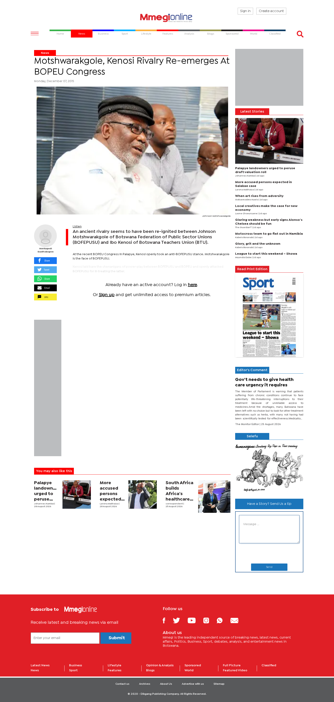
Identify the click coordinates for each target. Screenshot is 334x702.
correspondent (174, 504)
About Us (166, 684)
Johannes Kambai (44, 504)
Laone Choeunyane (246, 214)
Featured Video (235, 670)
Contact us (122, 684)
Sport (73, 670)
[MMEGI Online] (166, 17)
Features (114, 670)
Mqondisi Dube (243, 258)
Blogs (150, 670)
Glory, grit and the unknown (257, 243)
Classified (269, 665)
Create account (271, 11)
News (45, 53)
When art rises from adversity (259, 196)
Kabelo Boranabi (244, 238)
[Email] (237, 620)
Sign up (107, 295)
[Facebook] (167, 620)
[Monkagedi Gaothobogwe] (45, 235)
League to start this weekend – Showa (266, 253)
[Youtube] (195, 620)
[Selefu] (269, 467)
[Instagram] (209, 620)
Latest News (40, 665)
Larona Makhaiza (109, 504)
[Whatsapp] (223, 620)
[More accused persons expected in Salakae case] (142, 494)
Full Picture (232, 665)
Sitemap (219, 684)
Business (75, 665)
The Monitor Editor (247, 424)
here (192, 285)
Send (269, 567)
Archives (144, 684)
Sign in (245, 11)
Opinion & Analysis (160, 665)
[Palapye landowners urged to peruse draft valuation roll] (76, 494)
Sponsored (192, 665)
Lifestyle (114, 665)
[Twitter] (180, 620)
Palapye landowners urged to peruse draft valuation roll (47, 499)
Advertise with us (193, 684)
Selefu (252, 436)
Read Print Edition (252, 269)
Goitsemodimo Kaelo (247, 200)
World (189, 670)
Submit (117, 638)
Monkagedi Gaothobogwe (45, 250)
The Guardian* (243, 227)
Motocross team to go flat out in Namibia (269, 233)
